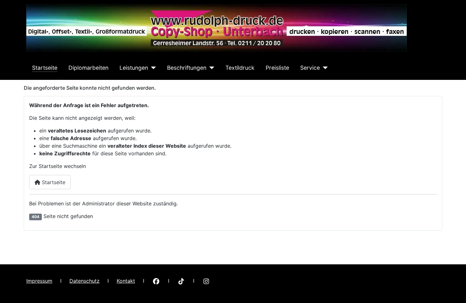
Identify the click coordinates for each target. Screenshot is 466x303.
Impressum (39, 281)
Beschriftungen (186, 67)
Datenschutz (84, 281)
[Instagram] (206, 281)
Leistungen (134, 67)
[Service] (324, 68)
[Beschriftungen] (210, 68)
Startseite (44, 67)
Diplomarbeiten (88, 67)
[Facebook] (156, 281)
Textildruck (240, 67)
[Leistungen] (152, 68)
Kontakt (126, 281)
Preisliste (277, 67)
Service (310, 67)
